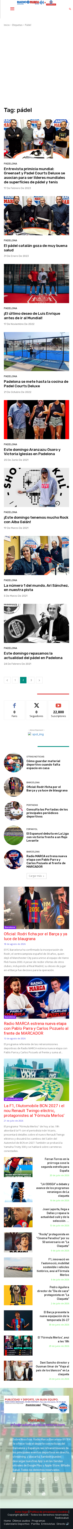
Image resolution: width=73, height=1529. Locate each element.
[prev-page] (7, 680)
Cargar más (35, 876)
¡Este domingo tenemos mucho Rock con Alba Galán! (36, 519)
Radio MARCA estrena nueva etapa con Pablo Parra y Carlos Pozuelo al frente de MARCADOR (46, 861)
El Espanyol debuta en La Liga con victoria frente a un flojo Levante (47, 837)
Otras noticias (35, 757)
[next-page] (39, 680)
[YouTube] (43, 1493)
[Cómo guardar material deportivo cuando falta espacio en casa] (14, 763)
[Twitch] (56, 1479)
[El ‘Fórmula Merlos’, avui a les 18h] (18, 1346)
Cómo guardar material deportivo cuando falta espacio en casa (43, 764)
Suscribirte (58, 703)
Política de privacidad (43, 1511)
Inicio (7, 25)
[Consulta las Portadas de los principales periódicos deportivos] (14, 811)
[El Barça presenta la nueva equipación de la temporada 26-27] (18, 1320)
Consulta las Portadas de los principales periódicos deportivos (47, 813)
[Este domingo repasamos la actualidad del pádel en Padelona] (36, 623)
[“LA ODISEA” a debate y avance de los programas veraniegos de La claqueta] (18, 1192)
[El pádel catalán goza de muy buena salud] (36, 215)
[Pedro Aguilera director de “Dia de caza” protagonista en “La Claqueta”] (18, 1295)
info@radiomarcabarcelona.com (38, 1424)
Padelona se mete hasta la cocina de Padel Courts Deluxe (36, 383)
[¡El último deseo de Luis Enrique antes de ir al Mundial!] (36, 283)
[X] (29, 1493)
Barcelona (33, 783)
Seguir (36, 703)
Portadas (32, 805)
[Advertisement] (36, 67)
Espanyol (32, 829)
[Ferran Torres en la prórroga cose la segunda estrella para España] (18, 1167)
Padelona (10, 163)
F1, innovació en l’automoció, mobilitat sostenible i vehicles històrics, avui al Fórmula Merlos (53, 1267)
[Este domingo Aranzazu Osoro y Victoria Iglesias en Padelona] (36, 419)
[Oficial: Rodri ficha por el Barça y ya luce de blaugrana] (14, 787)
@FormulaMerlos (13, 1099)
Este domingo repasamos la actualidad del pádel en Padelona (33, 655)
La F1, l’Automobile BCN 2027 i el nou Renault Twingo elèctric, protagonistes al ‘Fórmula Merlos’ (34, 1110)
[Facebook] (14, 1479)
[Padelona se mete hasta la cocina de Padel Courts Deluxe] (36, 351)
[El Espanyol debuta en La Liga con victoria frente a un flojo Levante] (14, 835)
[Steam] (42, 1479)
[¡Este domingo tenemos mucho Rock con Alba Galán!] (36, 487)
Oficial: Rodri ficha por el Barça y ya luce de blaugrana (47, 788)
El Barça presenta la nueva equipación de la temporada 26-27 (54, 1316)
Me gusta (14, 703)
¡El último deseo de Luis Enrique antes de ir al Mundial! (32, 315)
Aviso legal (21, 1511)
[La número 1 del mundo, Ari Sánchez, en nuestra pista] (36, 555)
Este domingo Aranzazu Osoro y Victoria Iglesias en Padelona (32, 451)
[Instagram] (28, 1479)
